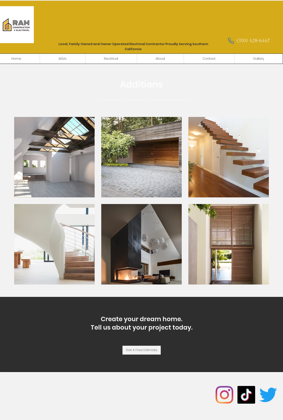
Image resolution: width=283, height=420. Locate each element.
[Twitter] (268, 395)
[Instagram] (224, 395)
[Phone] (231, 41)
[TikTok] (246, 395)
